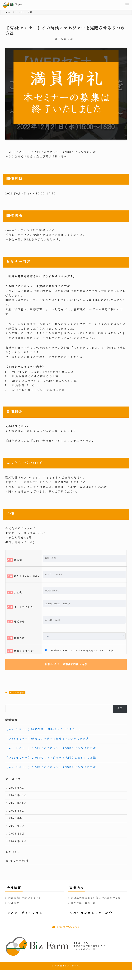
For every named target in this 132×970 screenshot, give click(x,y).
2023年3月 (17, 833)
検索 (120, 708)
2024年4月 (17, 788)
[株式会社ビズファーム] (13, 5)
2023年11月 (18, 795)
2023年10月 (18, 803)
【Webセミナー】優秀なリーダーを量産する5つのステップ (47, 739)
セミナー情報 (17, 693)
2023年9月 (17, 810)
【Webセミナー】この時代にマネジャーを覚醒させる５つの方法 (50, 748)
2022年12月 (18, 841)
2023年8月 (17, 818)
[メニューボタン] (127, 5)
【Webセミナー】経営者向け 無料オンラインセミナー (43, 729)
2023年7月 (17, 826)
